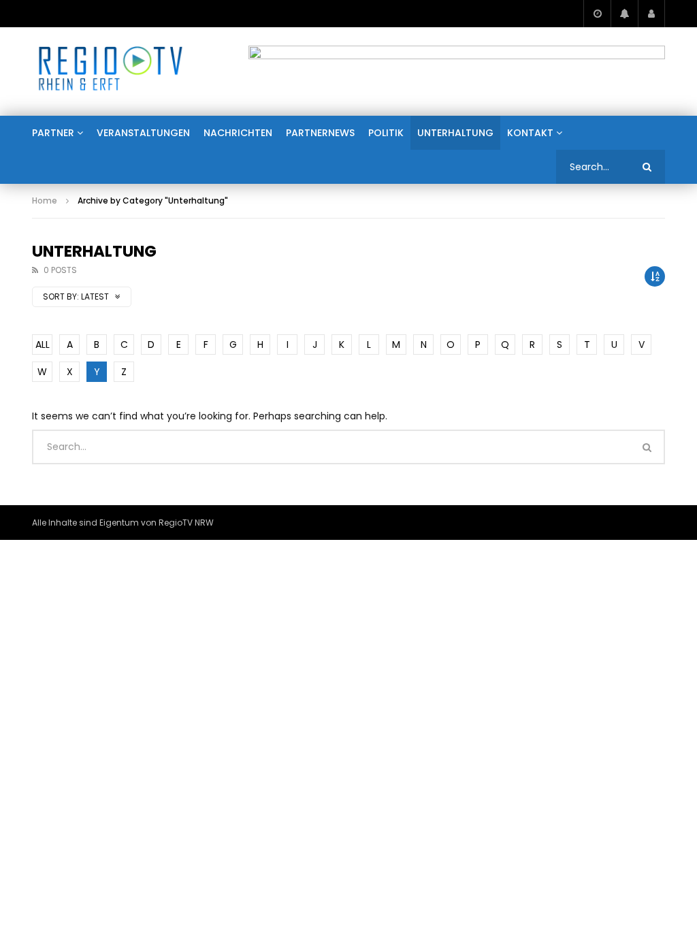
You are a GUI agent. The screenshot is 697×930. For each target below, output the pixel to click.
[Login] (651, 13)
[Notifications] (624, 13)
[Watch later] (597, 13)
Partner (53, 133)
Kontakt (530, 133)
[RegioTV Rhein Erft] (110, 71)
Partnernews (320, 133)
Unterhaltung (455, 133)
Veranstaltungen (143, 133)
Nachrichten (238, 133)
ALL (42, 344)
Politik (386, 133)
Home (44, 200)
